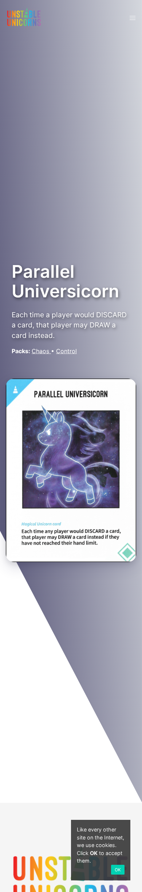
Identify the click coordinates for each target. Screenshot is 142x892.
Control (66, 351)
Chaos (41, 351)
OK (118, 869)
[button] (132, 18)
